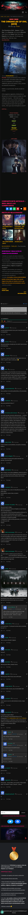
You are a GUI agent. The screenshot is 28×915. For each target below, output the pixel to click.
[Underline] (5, 313)
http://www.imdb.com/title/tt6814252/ (16, 718)
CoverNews (21, 911)
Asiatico (11, 19)
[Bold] (2, 313)
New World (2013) (22, 292)
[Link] (16, 313)
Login (25, 303)
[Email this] (21, 208)
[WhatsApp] (14, 208)
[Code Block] (14, 313)
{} (17, 313)
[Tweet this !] (10, 208)
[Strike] (7, 313)
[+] (19, 313)
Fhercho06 (14, 734)
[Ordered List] (9, 313)
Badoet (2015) (5, 289)
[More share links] (24, 208)
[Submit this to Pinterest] (17, 208)
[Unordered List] (11, 313)
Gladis (13, 609)
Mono (18, 26)
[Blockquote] (12, 313)
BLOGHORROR (6, 246)
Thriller (16, 19)
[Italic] (4, 313)
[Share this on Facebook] (7, 208)
